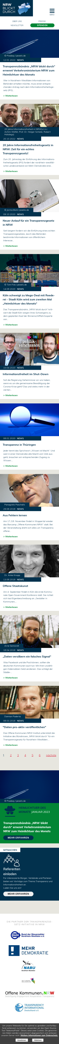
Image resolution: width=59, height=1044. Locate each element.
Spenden (42, 25)
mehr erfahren (18, 838)
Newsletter (17, 25)
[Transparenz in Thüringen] (29, 419)
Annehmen (21, 1040)
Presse (42, 21)
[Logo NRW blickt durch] (16, 8)
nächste (51, 755)
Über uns (17, 21)
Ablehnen (38, 1040)
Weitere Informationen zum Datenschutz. (39, 1035)
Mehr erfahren (18, 894)
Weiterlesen (11, 95)
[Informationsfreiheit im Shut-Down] (29, 349)
